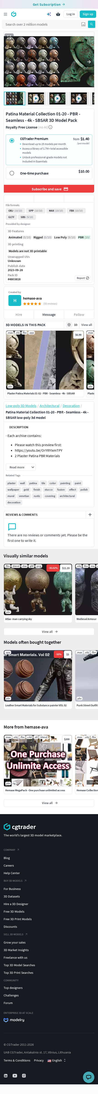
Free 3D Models (14, 911)
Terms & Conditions (17, 1060)
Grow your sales (15, 942)
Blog (7, 858)
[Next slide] (89, 61)
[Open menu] (5, 14)
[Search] (91, 24)
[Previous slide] (9, 61)
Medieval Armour (86, 619)
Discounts (10, 927)
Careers (9, 865)
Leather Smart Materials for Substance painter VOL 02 (36, 705)
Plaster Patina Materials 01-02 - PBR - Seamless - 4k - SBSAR (41, 393)
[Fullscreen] (9, 37)
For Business (12, 889)
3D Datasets (12, 896)
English (54, 1060)
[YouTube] (15, 1075)
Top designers (13, 988)
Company (9, 849)
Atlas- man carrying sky (18, 619)
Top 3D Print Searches (18, 973)
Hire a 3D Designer (16, 904)
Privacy (39, 1060)
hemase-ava (32, 298)
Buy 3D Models (13, 880)
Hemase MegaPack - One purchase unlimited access (35, 790)
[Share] (79, 198)
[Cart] (58, 14)
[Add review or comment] (90, 514)
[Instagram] (24, 1075)
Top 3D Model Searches (19, 965)
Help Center (12, 873)
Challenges (11, 995)
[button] (83, 24)
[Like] (19, 198)
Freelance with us (15, 957)
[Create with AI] (49, 14)
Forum (8, 1003)
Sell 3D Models (13, 934)
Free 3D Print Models (18, 919)
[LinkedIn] (6, 1075)
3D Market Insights (16, 950)
